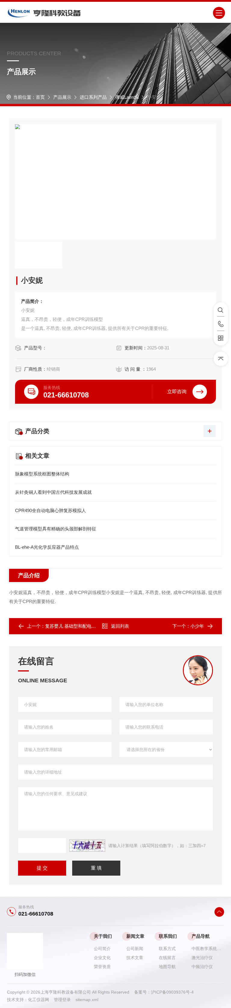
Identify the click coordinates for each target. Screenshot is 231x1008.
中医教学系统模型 (208, 948)
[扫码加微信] (221, 338)
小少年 (197, 626)
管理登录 (62, 999)
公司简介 (102, 948)
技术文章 (134, 957)
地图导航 (167, 966)
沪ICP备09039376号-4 (172, 992)
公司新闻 (134, 948)
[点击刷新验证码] (87, 846)
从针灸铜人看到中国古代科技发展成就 (53, 492)
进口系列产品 (93, 97)
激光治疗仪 (202, 957)
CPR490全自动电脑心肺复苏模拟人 (50, 510)
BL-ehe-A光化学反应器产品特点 (47, 547)
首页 (40, 97)
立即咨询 (176, 391)
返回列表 (120, 626)
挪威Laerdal (127, 97)
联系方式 (167, 948)
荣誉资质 (102, 966)
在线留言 (167, 957)
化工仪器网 (41, 999)
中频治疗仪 (202, 966)
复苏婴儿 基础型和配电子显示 (75, 626)
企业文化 (102, 957)
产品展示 (62, 97)
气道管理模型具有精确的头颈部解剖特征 (55, 528)
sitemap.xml (86, 999)
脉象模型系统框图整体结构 (42, 473)
